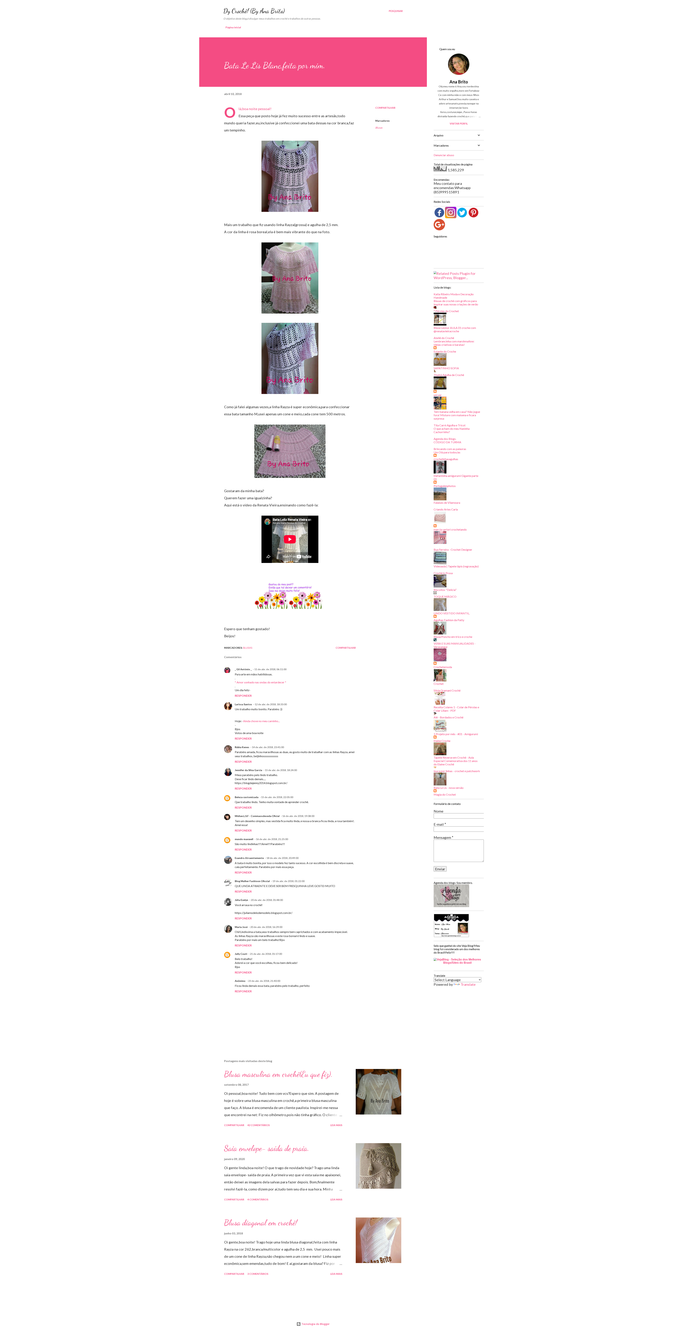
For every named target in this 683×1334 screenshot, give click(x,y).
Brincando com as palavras (450, 449)
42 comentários (258, 1125)
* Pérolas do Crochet (446, 311)
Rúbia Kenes (242, 747)
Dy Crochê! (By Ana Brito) (254, 11)
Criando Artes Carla (446, 509)
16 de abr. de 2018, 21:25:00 (272, 839)
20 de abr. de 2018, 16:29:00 (266, 926)
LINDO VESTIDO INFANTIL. (452, 613)
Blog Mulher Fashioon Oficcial (252, 881)
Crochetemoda (443, 667)
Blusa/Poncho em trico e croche (453, 636)
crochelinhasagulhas (446, 459)
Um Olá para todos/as (447, 452)
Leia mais (336, 1125)
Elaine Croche (442, 740)
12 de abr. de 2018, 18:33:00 (271, 704)
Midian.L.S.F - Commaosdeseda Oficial (257, 815)
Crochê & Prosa (443, 573)
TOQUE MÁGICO (445, 596)
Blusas (378, 127)
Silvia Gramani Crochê (447, 690)
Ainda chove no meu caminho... (261, 721)
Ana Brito (458, 81)
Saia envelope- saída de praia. (266, 1148)
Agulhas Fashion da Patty (449, 620)
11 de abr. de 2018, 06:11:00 (270, 669)
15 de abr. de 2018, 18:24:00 (281, 770)
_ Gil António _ (243, 669)
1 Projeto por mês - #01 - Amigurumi (456, 734)
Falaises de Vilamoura (447, 502)
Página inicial (233, 27)
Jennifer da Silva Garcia (248, 770)
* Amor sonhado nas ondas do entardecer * (260, 682)
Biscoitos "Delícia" (445, 589)
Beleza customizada (246, 797)
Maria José (241, 926)
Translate (468, 984)
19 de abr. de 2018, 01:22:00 (288, 881)
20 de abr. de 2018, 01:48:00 (267, 899)
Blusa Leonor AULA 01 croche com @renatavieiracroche (455, 329)
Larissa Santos (243, 704)
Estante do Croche (445, 351)
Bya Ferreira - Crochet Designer (453, 549)
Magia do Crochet (445, 794)
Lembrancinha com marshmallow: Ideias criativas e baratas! (454, 343)
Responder (243, 695)
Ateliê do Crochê (444, 338)
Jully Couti (241, 953)
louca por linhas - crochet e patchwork (457, 771)
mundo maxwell (244, 839)
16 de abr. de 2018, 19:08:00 (298, 815)
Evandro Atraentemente (249, 857)
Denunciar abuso (444, 155)
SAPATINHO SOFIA (446, 368)
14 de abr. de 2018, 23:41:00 (268, 747)
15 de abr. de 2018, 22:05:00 (277, 797)
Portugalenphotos (445, 486)
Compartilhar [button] (385, 107)
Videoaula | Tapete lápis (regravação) (456, 566)
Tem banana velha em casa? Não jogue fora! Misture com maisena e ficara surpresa (457, 415)
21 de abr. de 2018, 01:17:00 (266, 953)
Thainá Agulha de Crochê (449, 375)
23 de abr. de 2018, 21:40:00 (264, 980)
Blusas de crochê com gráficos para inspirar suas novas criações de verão (456, 302)
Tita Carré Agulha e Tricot (449, 425)
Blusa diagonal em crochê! (260, 1222)
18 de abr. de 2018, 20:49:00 (282, 857)
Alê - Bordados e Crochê (448, 717)
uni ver (438, 395)
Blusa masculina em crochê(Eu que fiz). (278, 1074)
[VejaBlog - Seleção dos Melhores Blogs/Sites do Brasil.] (457, 960)
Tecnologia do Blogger (315, 1324)
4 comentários (257, 1199)
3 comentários (257, 1273)
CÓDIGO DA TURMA (447, 442)
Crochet (439, 683)
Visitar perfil (459, 123)
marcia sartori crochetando (450, 529)
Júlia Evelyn (241, 899)
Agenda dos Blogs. (445, 438)
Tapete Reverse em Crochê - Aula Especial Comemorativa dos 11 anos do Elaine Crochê (456, 761)
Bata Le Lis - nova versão (449, 787)
